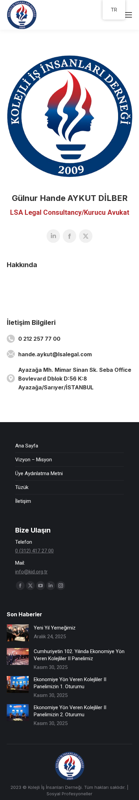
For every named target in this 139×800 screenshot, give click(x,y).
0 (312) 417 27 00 (34, 551)
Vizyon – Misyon (33, 460)
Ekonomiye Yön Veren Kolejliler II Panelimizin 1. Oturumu (70, 683)
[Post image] (18, 632)
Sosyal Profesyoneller (69, 793)
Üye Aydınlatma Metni (39, 473)
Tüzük (21, 487)
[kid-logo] (69, 116)
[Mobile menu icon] (128, 15)
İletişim (23, 501)
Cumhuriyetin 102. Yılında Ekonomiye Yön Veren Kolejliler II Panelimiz (79, 655)
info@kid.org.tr (31, 572)
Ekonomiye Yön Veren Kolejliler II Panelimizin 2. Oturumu (70, 711)
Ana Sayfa (26, 446)
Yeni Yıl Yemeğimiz (55, 628)
